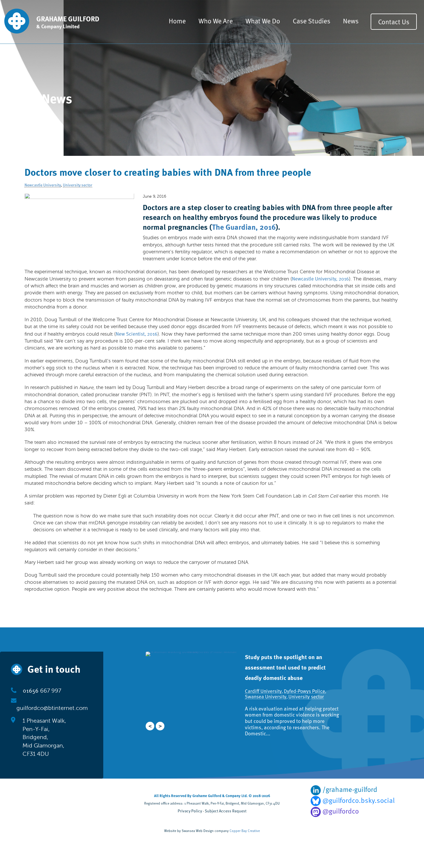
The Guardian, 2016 (244, 226)
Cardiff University (266, 680)
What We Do (262, 21)
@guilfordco (340, 811)
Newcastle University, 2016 (320, 278)
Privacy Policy (190, 811)
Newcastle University (43, 185)
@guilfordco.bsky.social (358, 800)
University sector (77, 185)
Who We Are (215, 21)
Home (177, 21)
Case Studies (311, 21)
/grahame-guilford (349, 789)
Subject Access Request (225, 811)
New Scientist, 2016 (136, 333)
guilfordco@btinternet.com (52, 708)
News (351, 21)
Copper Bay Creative (245, 830)
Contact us (393, 21)
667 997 (42, 690)
